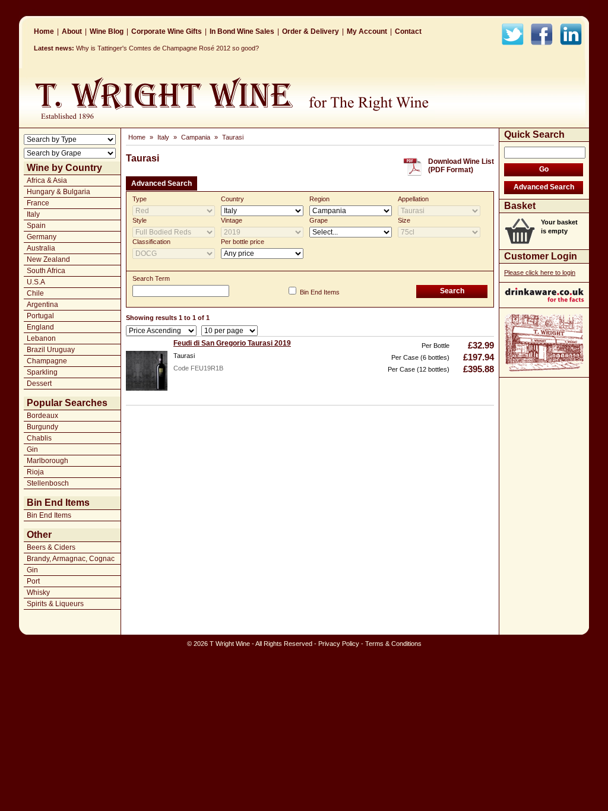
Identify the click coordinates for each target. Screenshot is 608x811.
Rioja (35, 472)
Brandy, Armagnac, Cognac (71, 559)
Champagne (47, 361)
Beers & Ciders (51, 547)
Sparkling (42, 372)
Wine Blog (107, 31)
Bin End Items (49, 515)
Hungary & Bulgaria (58, 192)
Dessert (39, 383)
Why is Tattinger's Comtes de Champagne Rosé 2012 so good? (167, 48)
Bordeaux (42, 415)
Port (33, 581)
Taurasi (232, 137)
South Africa (46, 271)
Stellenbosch (48, 483)
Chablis (39, 438)
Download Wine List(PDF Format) (461, 165)
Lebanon (41, 338)
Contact (408, 31)
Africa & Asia (47, 180)
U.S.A (36, 282)
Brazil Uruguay (51, 350)
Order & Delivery (310, 31)
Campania (195, 137)
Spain (36, 225)
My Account (367, 31)
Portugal (40, 316)
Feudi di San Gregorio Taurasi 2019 (232, 343)
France (38, 203)
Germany (41, 237)
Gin (32, 449)
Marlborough (47, 461)
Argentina (42, 304)
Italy (33, 214)
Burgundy (42, 427)
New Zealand (48, 259)
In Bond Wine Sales (242, 31)
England (40, 327)
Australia (41, 248)
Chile (35, 293)
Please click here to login (539, 272)
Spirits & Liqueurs (55, 604)
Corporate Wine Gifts (166, 31)
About (72, 31)
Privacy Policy (338, 643)
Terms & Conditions (393, 643)
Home (44, 31)
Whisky (38, 592)
